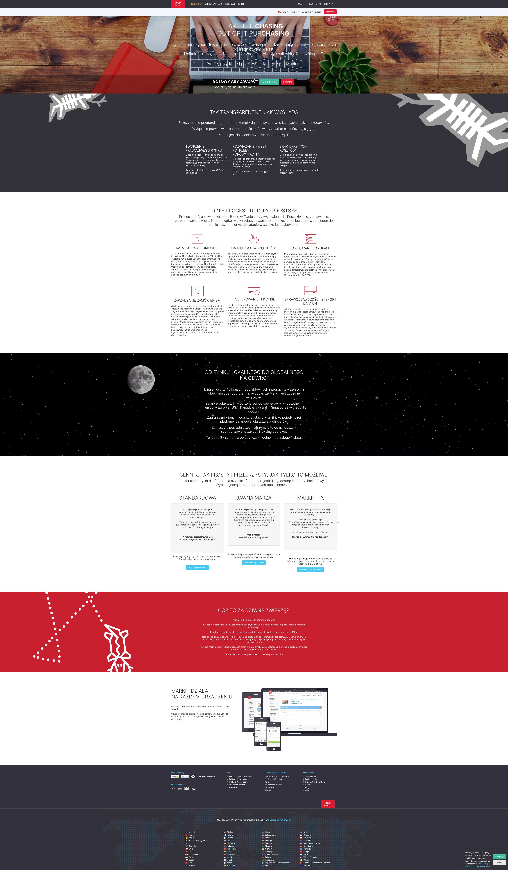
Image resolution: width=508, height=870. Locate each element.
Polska (268, 857)
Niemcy (268, 849)
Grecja (229, 840)
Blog (311, 4)
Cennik (240, 4)
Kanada (230, 863)
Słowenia (307, 840)
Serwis (308, 12)
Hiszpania (231, 843)
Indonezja (231, 854)
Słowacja (307, 838)
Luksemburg (270, 835)
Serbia (306, 832)
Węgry (306, 854)
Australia (192, 832)
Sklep (300, 4)
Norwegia (269, 851)
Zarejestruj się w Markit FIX (310, 569)
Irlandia (230, 857)
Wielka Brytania (310, 857)
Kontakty (329, 4)
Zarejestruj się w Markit (198, 567)
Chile (191, 849)
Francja (230, 838)
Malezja (268, 840)
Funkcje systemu (213, 4)
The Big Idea (196, 4)
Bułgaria (192, 846)
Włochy (306, 860)
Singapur (307, 835)
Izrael (229, 860)
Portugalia (269, 860)
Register (287, 82)
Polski (294, 12)
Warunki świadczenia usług (240, 776)
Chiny (191, 851)
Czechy (192, 860)
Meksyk (268, 846)
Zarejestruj (330, 12)
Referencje (229, 4)
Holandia (230, 846)
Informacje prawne (237, 785)
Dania (191, 863)
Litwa (267, 832)
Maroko (268, 843)
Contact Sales (268, 82)
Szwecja (307, 849)
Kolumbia (231, 865)
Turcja (306, 851)
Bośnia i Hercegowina (198, 840)
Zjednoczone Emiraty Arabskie (316, 863)
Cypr (191, 857)
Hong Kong (231, 849)
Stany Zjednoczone (311, 843)
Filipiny (230, 832)
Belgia (191, 838)
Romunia (269, 865)
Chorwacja (193, 854)
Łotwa (267, 838)
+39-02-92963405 (280, 776)
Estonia (192, 865)
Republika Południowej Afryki (277, 863)
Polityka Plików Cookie (239, 782)
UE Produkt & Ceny (311, 865)
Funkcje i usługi (311, 779)
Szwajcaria (308, 846)
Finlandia (231, 835)
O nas (318, 4)
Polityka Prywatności (238, 779)
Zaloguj (318, 12)
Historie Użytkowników (315, 782)
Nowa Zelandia (271, 854)
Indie (229, 851)
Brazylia (192, 843)
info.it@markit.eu (277, 779)
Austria (192, 835)
